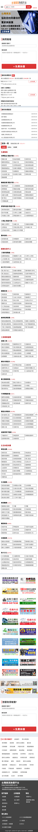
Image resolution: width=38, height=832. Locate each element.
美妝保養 (28, 276)
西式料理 (16, 530)
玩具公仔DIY (29, 300)
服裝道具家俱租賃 (19, 324)
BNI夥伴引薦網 (6, 827)
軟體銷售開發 (17, 385)
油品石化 (28, 212)
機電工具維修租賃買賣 (31, 321)
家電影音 (16, 468)
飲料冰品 (16, 533)
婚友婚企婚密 (6, 497)
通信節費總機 (17, 388)
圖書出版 (4, 568)
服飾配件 (28, 294)
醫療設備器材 (29, 195)
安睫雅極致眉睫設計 (7, 114)
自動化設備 (5, 195)
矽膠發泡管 (23, 757)
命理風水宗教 (17, 485)
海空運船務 (17, 403)
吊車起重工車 (6, 406)
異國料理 (28, 530)
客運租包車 (5, 400)
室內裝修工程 (6, 415)
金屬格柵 (4, 765)
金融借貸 (16, 438)
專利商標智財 (6, 344)
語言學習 (16, 559)
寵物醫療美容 (17, 512)
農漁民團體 (29, 242)
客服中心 (29, 796)
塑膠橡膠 (28, 474)
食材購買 (4, 743)
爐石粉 (29, 743)
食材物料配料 (6, 209)
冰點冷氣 (31, 754)
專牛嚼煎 (4, 117)
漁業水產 (28, 239)
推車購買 (15, 772)
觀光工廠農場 (6, 547)
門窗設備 (11, 768)
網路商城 (4, 471)
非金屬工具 (29, 227)
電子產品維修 (29, 327)
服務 (7, 7)
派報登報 (28, 365)
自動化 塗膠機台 (6, 86)
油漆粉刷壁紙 (29, 427)
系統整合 (28, 382)
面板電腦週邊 (17, 327)
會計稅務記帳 (17, 347)
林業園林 (16, 239)
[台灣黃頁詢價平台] (19, 3)
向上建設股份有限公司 (8, 137)
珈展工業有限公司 (6, 134)
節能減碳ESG (17, 215)
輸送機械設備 (29, 186)
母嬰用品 (4, 477)
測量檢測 (28, 344)
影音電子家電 (17, 174)
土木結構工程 (6, 259)
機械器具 (4, 462)
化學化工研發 (29, 256)
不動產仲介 (5, 435)
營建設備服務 (29, 415)
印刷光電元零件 (18, 227)
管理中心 (17, 803)
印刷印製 (16, 371)
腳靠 (12, 761)
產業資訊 (4, 803)
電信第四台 (5, 388)
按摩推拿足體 (17, 515)
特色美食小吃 (29, 533)
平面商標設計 (6, 371)
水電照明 (28, 418)
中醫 (15, 506)
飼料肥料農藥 (17, 242)
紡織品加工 (13, 765)
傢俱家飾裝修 (17, 421)
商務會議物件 (29, 435)
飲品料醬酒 (17, 159)
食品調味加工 (17, 279)
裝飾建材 (4, 165)
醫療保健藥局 (6, 455)
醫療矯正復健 (6, 506)
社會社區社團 (17, 488)
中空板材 (4, 750)
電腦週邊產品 (6, 168)
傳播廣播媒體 (29, 565)
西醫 (27, 506)
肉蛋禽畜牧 (5, 242)
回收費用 (27, 768)
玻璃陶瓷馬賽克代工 (19, 273)
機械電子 (28, 297)
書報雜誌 (16, 455)
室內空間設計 (6, 418)
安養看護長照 (6, 509)
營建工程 (4, 427)
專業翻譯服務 (6, 754)
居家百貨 (28, 159)
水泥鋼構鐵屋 (29, 424)
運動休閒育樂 (6, 465)
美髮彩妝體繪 (6, 518)
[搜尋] (18, 6)
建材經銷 (4, 297)
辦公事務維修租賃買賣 (19, 321)
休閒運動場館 (17, 541)
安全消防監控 (29, 168)
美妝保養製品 (29, 162)
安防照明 (16, 306)
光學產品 (4, 227)
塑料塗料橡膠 (17, 209)
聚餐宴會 (16, 527)
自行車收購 (5, 776)
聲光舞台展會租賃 (7, 324)
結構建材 (16, 171)
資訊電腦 (28, 309)
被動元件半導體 (18, 230)
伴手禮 (4, 474)
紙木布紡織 (5, 212)
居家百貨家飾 (17, 303)
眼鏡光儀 (4, 159)
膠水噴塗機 (25, 739)
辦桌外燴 (4, 527)
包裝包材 (4, 374)
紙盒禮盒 (21, 750)
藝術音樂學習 (17, 562)
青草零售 (23, 754)
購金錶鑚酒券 (17, 350)
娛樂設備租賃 (6, 330)
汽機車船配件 (6, 309)
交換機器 (4, 746)
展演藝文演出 (29, 541)
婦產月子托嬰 (6, 512)
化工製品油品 (6, 306)
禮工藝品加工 (6, 273)
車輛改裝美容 (29, 400)
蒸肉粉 (32, 765)
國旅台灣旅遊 (6, 541)
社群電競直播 (6, 385)
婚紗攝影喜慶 (6, 491)
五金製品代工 (17, 283)
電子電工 (4, 198)
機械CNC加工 (30, 283)
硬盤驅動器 (30, 746)
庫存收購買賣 (6, 353)
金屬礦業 (28, 209)
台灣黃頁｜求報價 (7, 824)
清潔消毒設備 (29, 198)
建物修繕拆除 (17, 424)
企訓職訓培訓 (6, 562)
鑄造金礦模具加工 (7, 276)
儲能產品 (15, 757)
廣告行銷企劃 (29, 356)
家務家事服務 (29, 421)
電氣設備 (28, 192)
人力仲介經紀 (17, 497)
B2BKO (22, 824)
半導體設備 (5, 201)
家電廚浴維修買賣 (19, 330)
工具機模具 (17, 186)
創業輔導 (4, 356)
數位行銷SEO (17, 382)
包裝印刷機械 (17, 198)
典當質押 (16, 435)
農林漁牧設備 (29, 189)
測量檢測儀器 (29, 224)
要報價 (4, 806)
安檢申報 (15, 754)
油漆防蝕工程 (17, 262)
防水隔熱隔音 (17, 418)
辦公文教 (16, 300)
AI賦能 (28, 385)
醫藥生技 (4, 303)
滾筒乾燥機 (23, 772)
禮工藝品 (4, 300)
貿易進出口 (5, 350)
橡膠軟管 (19, 768)
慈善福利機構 (6, 485)
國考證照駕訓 (6, 559)
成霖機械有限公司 (6, 120)
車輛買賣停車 (17, 400)
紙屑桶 (12, 743)
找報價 (15, 147)
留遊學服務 (29, 559)
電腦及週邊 (17, 189)
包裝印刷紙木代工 (31, 273)
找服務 (4, 147)
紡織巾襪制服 (17, 270)
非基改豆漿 (21, 746)
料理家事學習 (17, 565)
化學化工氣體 (17, 212)
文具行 (13, 776)
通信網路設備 (29, 165)
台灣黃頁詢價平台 (10, 783)
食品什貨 (16, 162)
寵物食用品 (29, 303)
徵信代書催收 (6, 347)
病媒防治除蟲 (17, 494)
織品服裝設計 (6, 365)
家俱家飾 (4, 171)
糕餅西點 (4, 533)
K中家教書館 (5, 556)
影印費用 (20, 776)
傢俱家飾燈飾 (17, 459)
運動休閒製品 (29, 171)
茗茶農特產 (5, 239)
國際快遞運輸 (6, 397)
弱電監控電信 (29, 388)
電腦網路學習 (6, 565)
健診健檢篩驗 (17, 509)
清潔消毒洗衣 (6, 494)
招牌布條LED (5, 368)
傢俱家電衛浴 (6, 312)
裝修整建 (29, 750)
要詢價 (4, 810)
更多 (13, 75)
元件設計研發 (6, 230)
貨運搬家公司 (6, 772)
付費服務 (17, 796)
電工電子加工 (6, 270)
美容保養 (16, 294)
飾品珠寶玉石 (17, 465)
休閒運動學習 (29, 562)
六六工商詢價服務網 (25, 817)
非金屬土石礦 (6, 215)
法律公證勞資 (17, 353)
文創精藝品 (29, 471)
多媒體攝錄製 (29, 494)
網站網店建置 (6, 382)
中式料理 (4, 530)
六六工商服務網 (6, 817)
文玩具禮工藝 (6, 174)
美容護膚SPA (5, 515)
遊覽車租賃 (13, 750)
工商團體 (28, 353)
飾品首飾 (28, 306)
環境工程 (28, 259)
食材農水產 (17, 312)
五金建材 (4, 468)
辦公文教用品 (17, 462)
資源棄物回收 (29, 491)
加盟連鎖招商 (29, 347)
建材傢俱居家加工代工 (7, 283)
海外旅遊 (4, 544)
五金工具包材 (17, 297)
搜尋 (28, 7)
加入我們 (17, 800)
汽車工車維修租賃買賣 (7, 327)
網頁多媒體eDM (30, 368)
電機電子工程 (17, 256)
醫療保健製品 (6, 162)
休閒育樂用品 (17, 309)
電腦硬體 (4, 177)
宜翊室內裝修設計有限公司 (9, 131)
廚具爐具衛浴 (17, 474)
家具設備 (12, 746)
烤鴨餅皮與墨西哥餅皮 (7, 99)
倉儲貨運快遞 (17, 397)
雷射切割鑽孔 (17, 286)
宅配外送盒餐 (29, 527)
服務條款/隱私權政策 (30, 801)
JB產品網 (4, 820)
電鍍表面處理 (6, 279)
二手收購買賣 (17, 491)
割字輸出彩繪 (17, 365)
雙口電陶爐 (5, 761)
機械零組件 (5, 186)
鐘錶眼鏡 (28, 465)
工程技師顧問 (6, 262)
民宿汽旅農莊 (29, 544)
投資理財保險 (6, 438)
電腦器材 (28, 468)
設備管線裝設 (6, 256)
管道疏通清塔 (6, 424)
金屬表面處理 (29, 279)
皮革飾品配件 (17, 165)
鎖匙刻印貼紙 (6, 488)
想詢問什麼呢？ (6, 43)
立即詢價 (5, 31)
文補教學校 (17, 556)
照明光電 (28, 174)
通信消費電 (17, 471)
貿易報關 (28, 397)
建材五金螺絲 (20, 743)
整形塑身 (28, 512)
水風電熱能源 (29, 215)
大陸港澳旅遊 (17, 547)
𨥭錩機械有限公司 (6, 125)
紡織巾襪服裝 (17, 168)
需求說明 (4, 50)
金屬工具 (16, 224)
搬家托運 (28, 403)
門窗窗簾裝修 (17, 415)
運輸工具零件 (6, 224)
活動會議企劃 (17, 356)
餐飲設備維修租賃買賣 (7, 321)
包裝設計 (16, 368)
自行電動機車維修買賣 (31, 324)
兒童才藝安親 (29, 556)
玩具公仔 (28, 462)
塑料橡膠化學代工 (31, 270)
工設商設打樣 (29, 371)
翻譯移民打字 (17, 344)
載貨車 (18, 761)
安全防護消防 (17, 259)
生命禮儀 (28, 485)
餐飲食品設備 (17, 195)
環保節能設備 (6, 192)
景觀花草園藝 (6, 421)
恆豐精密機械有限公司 (8, 123)
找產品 (9, 147)
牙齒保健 (28, 509)
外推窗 (4, 768)
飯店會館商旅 (17, 544)
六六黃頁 (22, 820)
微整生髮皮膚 (29, 515)
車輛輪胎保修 (6, 403)
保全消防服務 (29, 488)
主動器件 (16, 739)
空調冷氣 (16, 427)
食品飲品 (4, 294)
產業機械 (4, 189)
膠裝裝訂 (32, 757)
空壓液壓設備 (17, 192)
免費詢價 (35, 7)
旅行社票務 (29, 547)
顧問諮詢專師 (29, 350)
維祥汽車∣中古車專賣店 (8, 128)
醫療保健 (16, 276)
